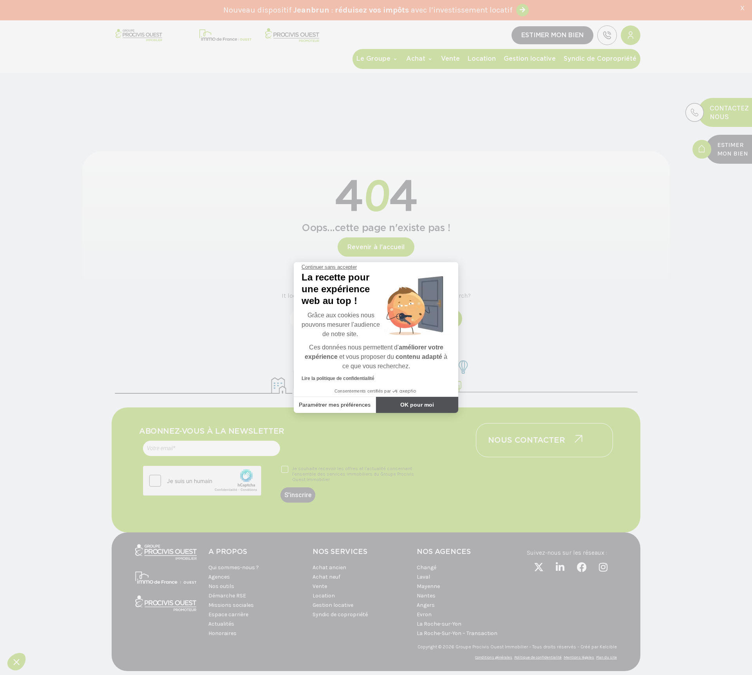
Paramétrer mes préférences (335, 405)
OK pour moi (417, 405)
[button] (16, 661)
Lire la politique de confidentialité (338, 378)
